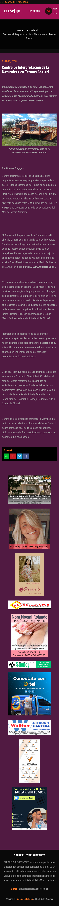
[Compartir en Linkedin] (13, 456)
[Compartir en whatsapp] (6, 456)
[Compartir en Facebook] (26, 456)
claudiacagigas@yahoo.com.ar (33, 888)
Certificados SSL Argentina (14, 1)
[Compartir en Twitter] (19, 456)
